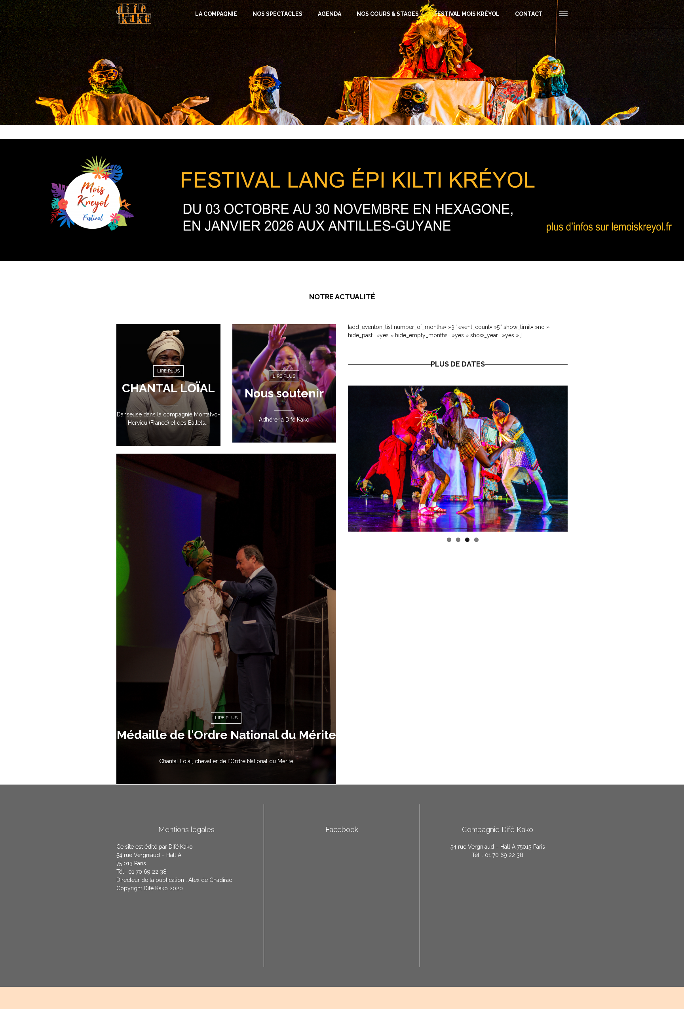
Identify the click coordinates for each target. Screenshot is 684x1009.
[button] (563, 13)
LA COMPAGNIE (216, 14)
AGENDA (329, 14)
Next (579, 458)
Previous (336, 458)
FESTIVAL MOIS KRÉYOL (467, 14)
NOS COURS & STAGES (388, 14)
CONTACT (529, 14)
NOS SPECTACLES (277, 14)
